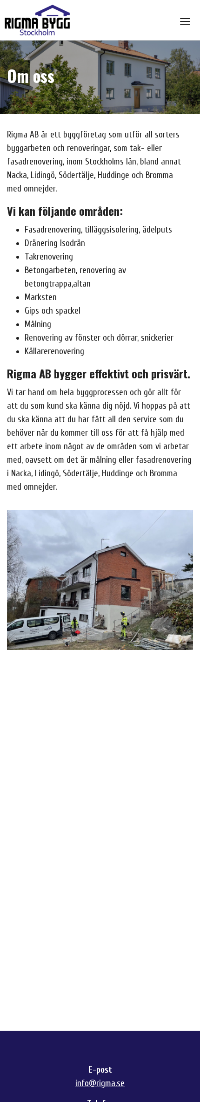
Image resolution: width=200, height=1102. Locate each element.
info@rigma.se (100, 1083)
